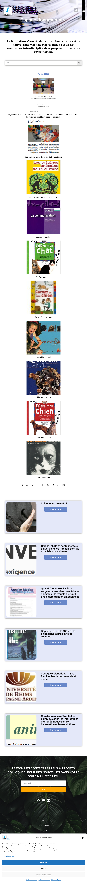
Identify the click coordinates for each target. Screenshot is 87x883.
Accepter (43, 862)
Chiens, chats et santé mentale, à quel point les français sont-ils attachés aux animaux (60, 548)
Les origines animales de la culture (43, 197)
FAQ (43, 820)
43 (32, 485)
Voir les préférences (43, 875)
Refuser (43, 869)
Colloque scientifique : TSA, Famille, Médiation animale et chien (58, 676)
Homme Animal (43, 477)
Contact (43, 831)
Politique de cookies (31, 880)
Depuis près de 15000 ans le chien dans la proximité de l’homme (58, 634)
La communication (44, 237)
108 (63, 485)
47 (53, 485)
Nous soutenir (44, 825)
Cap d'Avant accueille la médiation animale (43, 157)
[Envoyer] (43, 789)
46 (48, 485)
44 (37, 485)
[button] (83, 838)
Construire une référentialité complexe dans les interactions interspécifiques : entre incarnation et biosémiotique (59, 720)
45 (43, 485)
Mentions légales (56, 880)
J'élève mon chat (43, 277)
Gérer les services (8, 856)
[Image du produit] (43, 95)
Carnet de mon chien (43, 317)
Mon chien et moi (43, 357)
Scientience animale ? (54, 503)
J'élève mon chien (43, 437)
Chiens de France (43, 397)
